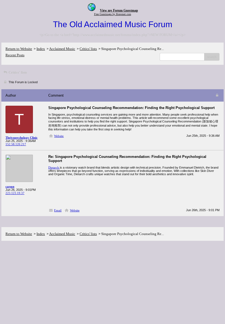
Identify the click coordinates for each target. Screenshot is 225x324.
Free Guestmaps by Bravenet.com (112, 14)
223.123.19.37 (14, 193)
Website (59, 136)
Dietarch (54, 167)
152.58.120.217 (15, 144)
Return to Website (18, 49)
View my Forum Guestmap (119, 10)
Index (40, 49)
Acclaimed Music (62, 49)
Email (57, 210)
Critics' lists (88, 49)
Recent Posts (14, 55)
